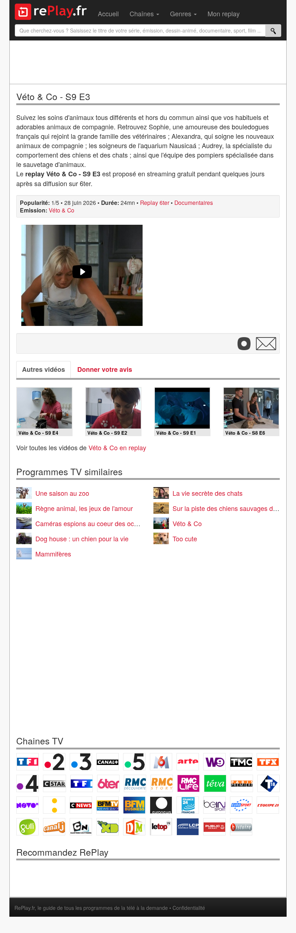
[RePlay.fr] (53, 11)
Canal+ (107, 761)
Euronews (161, 805)
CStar (54, 783)
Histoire (241, 826)
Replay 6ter (154, 202)
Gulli (27, 826)
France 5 (134, 761)
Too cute (185, 538)
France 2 (54, 761)
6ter (108, 783)
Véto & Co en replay (117, 447)
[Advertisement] (148, 62)
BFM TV (107, 805)
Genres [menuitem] (181, 13)
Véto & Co (61, 210)
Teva (215, 783)
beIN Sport (214, 805)
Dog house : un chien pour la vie (82, 538)
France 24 (188, 805)
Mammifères (53, 553)
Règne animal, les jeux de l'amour (84, 508)
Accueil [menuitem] (108, 13)
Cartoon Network (81, 826)
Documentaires (193, 202)
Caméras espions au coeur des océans (91, 523)
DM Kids (134, 826)
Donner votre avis (104, 369)
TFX (268, 761)
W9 (214, 761)
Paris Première (242, 783)
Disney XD (107, 826)
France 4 (27, 783)
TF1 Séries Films (81, 783)
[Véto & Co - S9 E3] (82, 275)
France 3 (81, 761)
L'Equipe (268, 805)
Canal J (54, 826)
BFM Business (134, 805)
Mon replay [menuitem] (224, 13)
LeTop (161, 826)
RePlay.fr (24, 907)
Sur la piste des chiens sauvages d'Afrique (234, 508)
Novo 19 (27, 805)
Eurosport (241, 805)
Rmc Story (162, 783)
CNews (81, 805)
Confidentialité (189, 907)
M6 (161, 761)
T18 (268, 783)
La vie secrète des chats (208, 493)
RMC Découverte (135, 783)
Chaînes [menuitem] (143, 13)
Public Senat (214, 826)
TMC (241, 761)
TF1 (27, 761)
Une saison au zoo (62, 493)
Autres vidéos (43, 369)
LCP (188, 826)
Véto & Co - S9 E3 (53, 96)
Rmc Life (188, 783)
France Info (54, 805)
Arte (188, 761)
